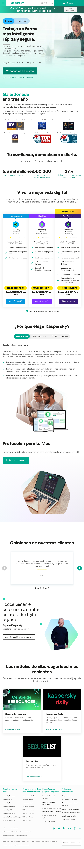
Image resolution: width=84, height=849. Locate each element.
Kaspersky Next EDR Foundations (48, 803)
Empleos (5, 845)
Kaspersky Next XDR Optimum (51, 812)
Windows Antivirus (28, 806)
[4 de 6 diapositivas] (43, 588)
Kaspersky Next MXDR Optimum (49, 816)
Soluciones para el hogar (10, 790)
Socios (23, 841)
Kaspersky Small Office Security (49, 797)
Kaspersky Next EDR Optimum (51, 808)
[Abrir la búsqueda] (52, 3)
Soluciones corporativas (67, 790)
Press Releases (45, 841)
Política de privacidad (8, 831)
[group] (42, 568)
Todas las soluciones (9, 820)
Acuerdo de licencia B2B (21, 835)
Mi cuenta (69, 3)
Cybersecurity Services (69, 799)
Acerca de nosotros (15, 841)
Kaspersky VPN (7, 810)
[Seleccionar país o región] (41, 3)
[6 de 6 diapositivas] (48, 588)
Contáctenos (6, 841)
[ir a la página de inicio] (17, 3)
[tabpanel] (42, 388)
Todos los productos (48, 821)
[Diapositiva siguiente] (80, 568)
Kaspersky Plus (7, 799)
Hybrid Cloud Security (69, 816)
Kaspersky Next (67, 796)
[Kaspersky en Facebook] (53, 828)
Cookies (16, 831)
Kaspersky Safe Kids (9, 806)
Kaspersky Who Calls (9, 813)
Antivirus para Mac (28, 799)
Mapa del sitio (54, 841)
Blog (28, 841)
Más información (12, 729)
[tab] (22, 336)
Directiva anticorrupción (25, 831)
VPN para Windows (28, 810)
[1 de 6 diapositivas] (35, 588)
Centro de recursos (35, 841)
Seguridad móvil (27, 803)
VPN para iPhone (28, 817)
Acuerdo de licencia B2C (8, 835)
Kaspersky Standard (9, 796)
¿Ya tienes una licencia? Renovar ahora (19, 77)
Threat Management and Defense (70, 804)
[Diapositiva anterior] (4, 568)
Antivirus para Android (29, 796)
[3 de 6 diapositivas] (40, 588)
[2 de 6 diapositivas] (38, 588)
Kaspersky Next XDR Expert (70, 809)
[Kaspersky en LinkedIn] (64, 828)
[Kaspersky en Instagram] (75, 828)
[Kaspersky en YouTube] (69, 828)
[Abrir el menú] (3, 3)
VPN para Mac (27, 820)
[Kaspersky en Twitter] (59, 828)
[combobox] (46, 3)
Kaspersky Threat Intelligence (71, 812)
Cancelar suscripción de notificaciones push (19, 845)
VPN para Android (28, 813)
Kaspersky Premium (8, 803)
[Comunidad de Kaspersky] (80, 828)
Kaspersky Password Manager (12, 817)
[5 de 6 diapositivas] (46, 588)
